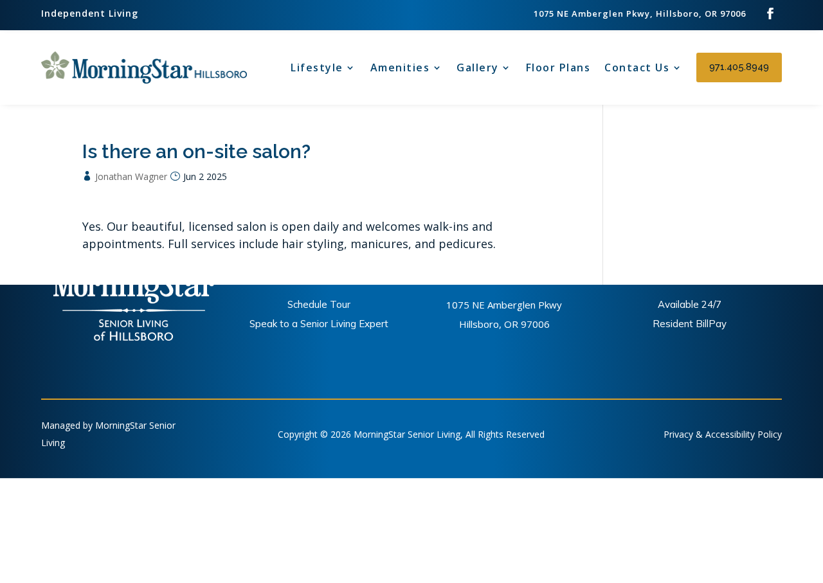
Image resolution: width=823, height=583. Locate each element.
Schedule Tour (318, 304)
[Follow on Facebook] (770, 13)
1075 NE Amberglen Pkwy (504, 304)
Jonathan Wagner (131, 176)
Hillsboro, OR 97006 (504, 324)
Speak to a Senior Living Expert (318, 324)
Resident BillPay (690, 324)
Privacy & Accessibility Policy (723, 433)
